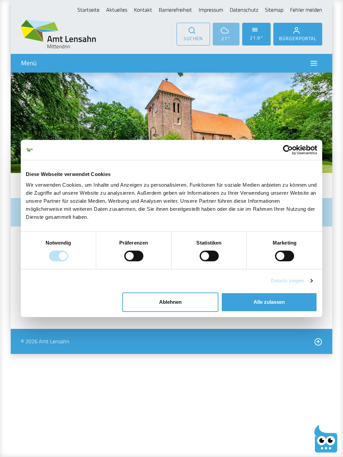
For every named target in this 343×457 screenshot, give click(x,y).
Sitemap (274, 10)
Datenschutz (244, 10)
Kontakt (143, 10)
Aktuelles (116, 10)
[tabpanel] (171, 123)
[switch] (133, 256)
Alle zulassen (269, 302)
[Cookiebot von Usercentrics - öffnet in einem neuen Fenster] (288, 150)
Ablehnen (170, 302)
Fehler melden (306, 10)
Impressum (211, 10)
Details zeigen (287, 280)
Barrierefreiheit (175, 10)
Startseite (88, 10)
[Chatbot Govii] (326, 439)
